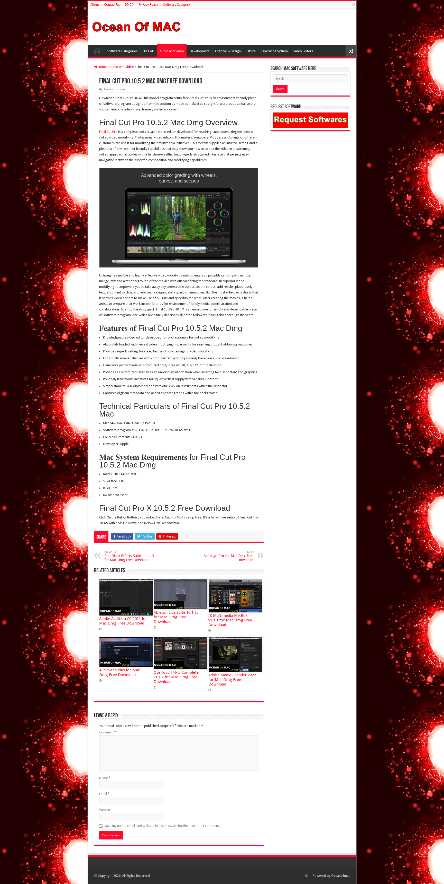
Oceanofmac (340, 876)
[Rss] (354, 5)
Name (104, 778)
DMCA (129, 4)
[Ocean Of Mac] (137, 26)
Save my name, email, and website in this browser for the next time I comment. (162, 826)
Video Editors (303, 51)
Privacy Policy (148, 4)
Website (105, 810)
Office (251, 51)
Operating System (274, 51)
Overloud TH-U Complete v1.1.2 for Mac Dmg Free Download (176, 677)
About (94, 4)
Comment (107, 732)
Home (97, 50)
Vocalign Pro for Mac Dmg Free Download (228, 556)
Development (199, 51)
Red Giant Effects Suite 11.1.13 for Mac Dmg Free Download (129, 556)
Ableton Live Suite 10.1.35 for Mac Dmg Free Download (176, 617)
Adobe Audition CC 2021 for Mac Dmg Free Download (123, 621)
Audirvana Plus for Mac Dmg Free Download (119, 672)
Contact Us (112, 4)
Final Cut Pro (108, 132)
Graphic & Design (228, 51)
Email (104, 794)
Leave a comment (115, 89)
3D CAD (148, 51)
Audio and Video (172, 51)
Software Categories (122, 51)
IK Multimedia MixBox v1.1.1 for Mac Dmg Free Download (230, 620)
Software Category (176, 4)
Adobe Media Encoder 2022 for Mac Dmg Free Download (232, 680)
